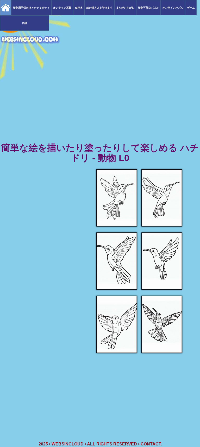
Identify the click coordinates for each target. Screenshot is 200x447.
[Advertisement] (100, 101)
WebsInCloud (68, 444)
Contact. (151, 444)
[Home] (5, 8)
